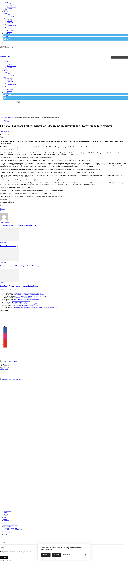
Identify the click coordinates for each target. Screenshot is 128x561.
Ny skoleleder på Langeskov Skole (23, 297)
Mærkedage (10, 30)
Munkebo (9, 3)
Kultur (5, 13)
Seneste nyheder (11, 7)
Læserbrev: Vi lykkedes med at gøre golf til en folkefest (19, 286)
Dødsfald (9, 28)
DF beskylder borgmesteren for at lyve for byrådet (24, 305)
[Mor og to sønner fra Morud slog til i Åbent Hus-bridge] (9, 261)
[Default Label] (5, 344)
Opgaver (9, 8)
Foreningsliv (10, 16)
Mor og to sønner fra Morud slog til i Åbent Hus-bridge (20, 266)
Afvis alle (56, 554)
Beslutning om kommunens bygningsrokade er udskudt (29, 294)
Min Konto (6, 39)
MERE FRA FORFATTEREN (27, 225)
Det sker (5, 36)
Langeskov (10, 5)
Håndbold (9, 21)
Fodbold (9, 19)
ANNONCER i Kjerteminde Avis (12, 529)
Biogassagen (6, 33)
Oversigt (5, 2)
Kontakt (5, 531)
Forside (2, 117)
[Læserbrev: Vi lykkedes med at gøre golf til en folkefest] (9, 281)
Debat (5, 24)
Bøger (8, 14)
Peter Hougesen (4, 131)
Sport (4, 18)
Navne (5, 27)
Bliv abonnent (7, 38)
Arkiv (5, 534)
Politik (5, 10)
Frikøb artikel (7, 533)
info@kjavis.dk (4, 369)
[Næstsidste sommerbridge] (9, 241)
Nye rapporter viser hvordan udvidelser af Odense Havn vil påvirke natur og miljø (35, 307)
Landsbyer (6, 520)
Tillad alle (46, 554)
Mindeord (9, 32)
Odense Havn (7, 35)
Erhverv (5, 11)
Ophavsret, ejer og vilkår (10, 528)
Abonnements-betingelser (10, 525)
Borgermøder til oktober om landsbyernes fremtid (27, 293)
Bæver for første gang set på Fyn (21, 301)
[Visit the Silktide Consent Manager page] (85, 555)
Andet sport (10, 22)
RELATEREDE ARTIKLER (9, 225)
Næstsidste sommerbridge (9, 246)
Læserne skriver (11, 25)
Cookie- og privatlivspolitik (11, 526)
